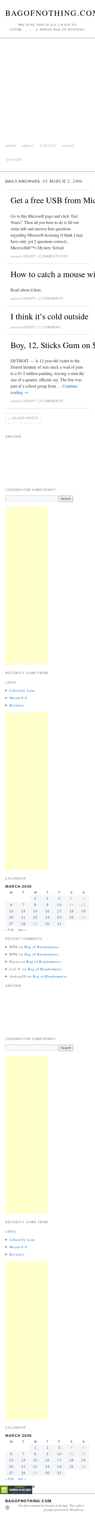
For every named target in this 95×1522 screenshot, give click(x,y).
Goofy (29, 256)
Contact (48, 146)
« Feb (9, 929)
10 (59, 905)
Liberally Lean (22, 690)
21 (23, 917)
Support (14, 160)
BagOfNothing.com (28, 1501)
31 (59, 924)
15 (35, 911)
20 (11, 917)
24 (59, 917)
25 (71, 917)
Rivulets (17, 705)
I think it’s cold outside (49, 316)
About (28, 146)
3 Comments (51, 401)
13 (11, 911)
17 (59, 911)
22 (35, 917)
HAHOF (68, 146)
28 (23, 924)
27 (11, 924)
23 (47, 917)
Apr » (22, 929)
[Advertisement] (47, 90)
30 (47, 924)
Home (11, 146)
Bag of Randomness (42, 946)
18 (71, 911)
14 (23, 911)
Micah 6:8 (18, 697)
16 (47, 911)
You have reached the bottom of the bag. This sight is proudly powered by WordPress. (51, 1507)
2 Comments (51, 298)
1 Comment (50, 327)
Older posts (23, 418)
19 (83, 911)
